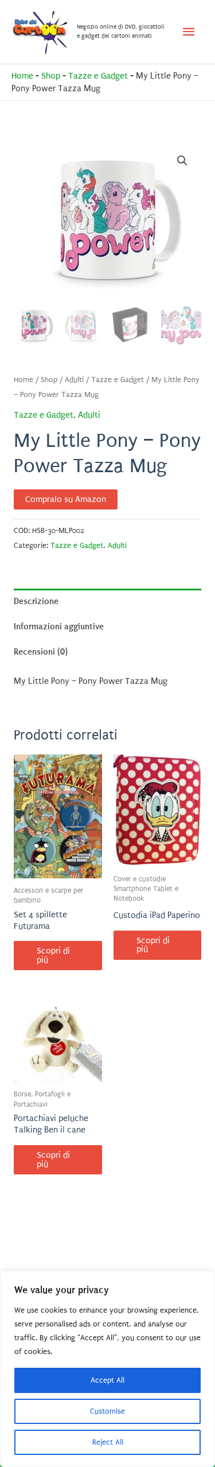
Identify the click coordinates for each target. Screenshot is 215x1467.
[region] (107, 1369)
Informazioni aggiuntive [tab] (59, 626)
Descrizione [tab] (36, 601)
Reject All (107, 1442)
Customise (107, 1411)
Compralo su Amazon (65, 499)
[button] (182, 160)
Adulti (74, 379)
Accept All (107, 1380)
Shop (50, 76)
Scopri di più (53, 955)
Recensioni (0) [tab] (41, 652)
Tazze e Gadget (98, 76)
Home (22, 76)
